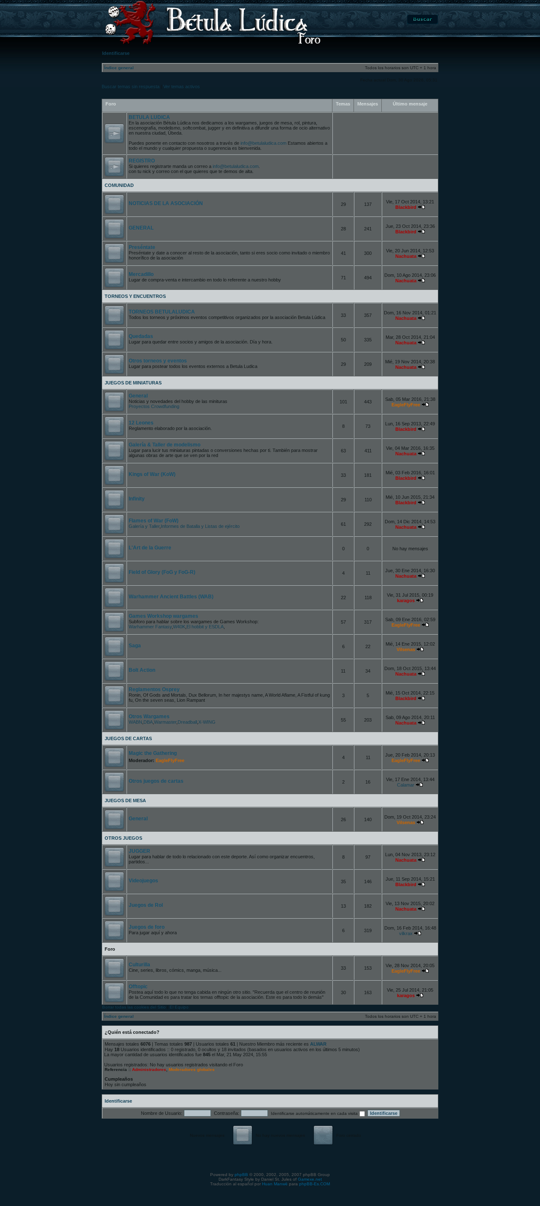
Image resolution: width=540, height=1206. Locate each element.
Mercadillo (141, 274)
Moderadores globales (192, 1069)
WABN (135, 722)
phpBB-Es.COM (314, 1184)
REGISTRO (142, 161)
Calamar (405, 784)
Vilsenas (406, 649)
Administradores (149, 1069)
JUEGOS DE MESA (125, 800)
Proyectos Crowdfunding (154, 406)
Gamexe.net (310, 1179)
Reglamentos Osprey (154, 689)
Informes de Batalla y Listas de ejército (200, 526)
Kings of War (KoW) (152, 474)
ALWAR (318, 1043)
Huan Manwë (275, 1184)
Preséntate (142, 247)
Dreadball (187, 722)
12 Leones (141, 423)
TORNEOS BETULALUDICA (162, 312)
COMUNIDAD (119, 185)
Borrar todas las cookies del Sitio (134, 1007)
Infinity (137, 499)
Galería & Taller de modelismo (164, 445)
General (138, 396)
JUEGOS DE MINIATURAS (133, 382)
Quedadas (141, 336)
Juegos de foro (147, 927)
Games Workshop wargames (163, 616)
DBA (148, 722)
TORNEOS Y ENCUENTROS (135, 296)
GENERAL (141, 228)
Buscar (422, 19)
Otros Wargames (149, 716)
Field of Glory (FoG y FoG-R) (162, 572)
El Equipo (179, 1007)
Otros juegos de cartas (156, 781)
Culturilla (139, 965)
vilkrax (406, 933)
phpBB (241, 1174)
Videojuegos (143, 881)
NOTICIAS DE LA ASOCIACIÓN (166, 203)
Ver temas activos (181, 86)
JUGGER (139, 851)
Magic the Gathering (153, 753)
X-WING (207, 722)
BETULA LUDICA (149, 117)
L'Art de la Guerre (150, 548)
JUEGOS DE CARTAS (128, 738)
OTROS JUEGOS (123, 838)
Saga (135, 646)
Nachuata (405, 256)
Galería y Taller (144, 526)
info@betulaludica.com (263, 143)
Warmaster (165, 722)
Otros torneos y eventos (158, 361)
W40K (179, 626)
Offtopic (138, 987)
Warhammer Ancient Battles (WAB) (171, 597)
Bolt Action (142, 670)
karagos (406, 600)
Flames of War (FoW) (153, 521)
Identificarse (118, 1100)
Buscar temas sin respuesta (130, 86)
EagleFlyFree (406, 404)
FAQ (383, 19)
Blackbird (405, 207)
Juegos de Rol (146, 905)
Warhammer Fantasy (150, 626)
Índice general (119, 67)
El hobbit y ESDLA (205, 626)
